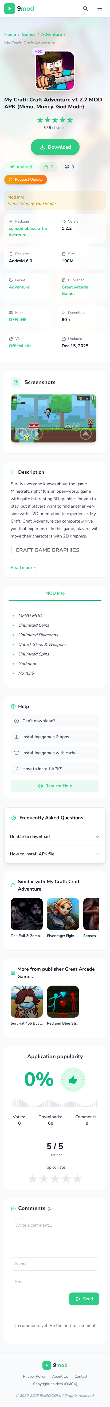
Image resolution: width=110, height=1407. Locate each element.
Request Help (58, 786)
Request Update (29, 179)
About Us (60, 1376)
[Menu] (100, 8)
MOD (38, 51)
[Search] (85, 8)
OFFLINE (18, 320)
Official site (20, 346)
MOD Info (55, 593)
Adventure (19, 287)
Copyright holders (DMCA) (55, 1383)
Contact (80, 1376)
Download (59, 147)
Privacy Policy (34, 1376)
